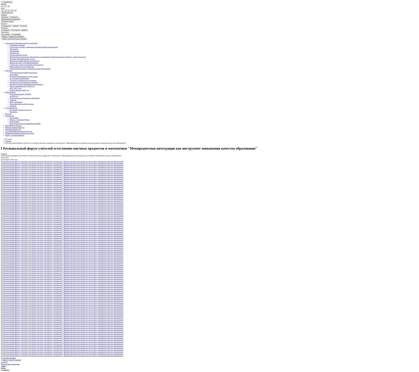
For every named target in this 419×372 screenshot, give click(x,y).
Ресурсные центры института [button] (21, 110)
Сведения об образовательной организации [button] (21, 43)
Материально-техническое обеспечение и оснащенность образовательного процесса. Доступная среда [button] (48, 57)
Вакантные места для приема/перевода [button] (24, 63)
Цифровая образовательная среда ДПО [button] (19, 133)
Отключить (14, 17)
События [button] (13, 100)
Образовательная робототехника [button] (22, 104)
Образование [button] (14, 51)
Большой (24, 26)
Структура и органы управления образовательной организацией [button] (34, 47)
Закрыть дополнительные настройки (14, 39)
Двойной (24, 30)
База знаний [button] (14, 118)
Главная (8, 141)
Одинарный (5, 30)
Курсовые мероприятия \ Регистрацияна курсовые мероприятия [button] (24, 77)
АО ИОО (4, 362)
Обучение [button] (9, 71)
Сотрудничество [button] (11, 108)
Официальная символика (10, 364)
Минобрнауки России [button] (13, 126)
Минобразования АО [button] (13, 129)
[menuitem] (211, 56)
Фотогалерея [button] (14, 122)
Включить (5, 17)
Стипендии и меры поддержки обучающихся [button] (26, 65)
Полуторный (15, 30)
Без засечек (6, 34)
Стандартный (6, 26)
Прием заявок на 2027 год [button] (19, 90)
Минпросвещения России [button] (14, 128)
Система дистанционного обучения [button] (23, 80)
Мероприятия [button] (10, 92)
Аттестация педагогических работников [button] (24, 98)
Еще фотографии (9, 358)
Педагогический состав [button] (18, 55)
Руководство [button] (14, 53)
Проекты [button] (13, 106)
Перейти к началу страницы (11, 360)
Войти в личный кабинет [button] (14, 135)
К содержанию (7, 2)
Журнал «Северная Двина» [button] (20, 120)
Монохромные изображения (11, 19)
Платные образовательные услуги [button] (22, 59)
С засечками (16, 34)
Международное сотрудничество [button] (22, 67)
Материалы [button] (9, 116)
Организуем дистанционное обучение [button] (24, 82)
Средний (15, 26)
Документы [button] (14, 49)
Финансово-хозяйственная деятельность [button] (24, 61)
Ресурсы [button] (8, 114)
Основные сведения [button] (17, 45)
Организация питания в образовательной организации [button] (30, 69)
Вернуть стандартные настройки (13, 36)
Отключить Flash (7, 21)
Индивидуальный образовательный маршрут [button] (26, 84)
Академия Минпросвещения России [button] (18, 131)
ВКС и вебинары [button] (16, 102)
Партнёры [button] (13, 112)
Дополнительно (7, 13)
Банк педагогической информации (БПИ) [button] (25, 124)
